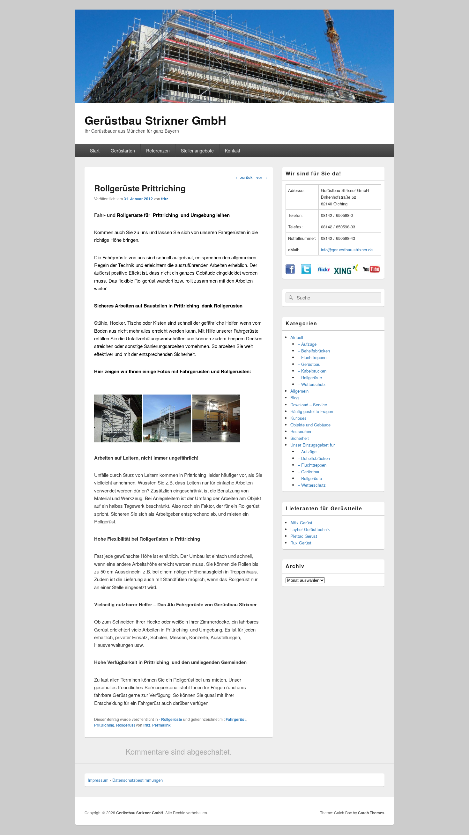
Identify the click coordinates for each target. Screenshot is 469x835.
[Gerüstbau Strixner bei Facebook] (290, 272)
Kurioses (298, 418)
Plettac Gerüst (303, 536)
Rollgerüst (125, 725)
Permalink (161, 725)
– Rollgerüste (310, 377)
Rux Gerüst (300, 543)
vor (261, 177)
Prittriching (104, 725)
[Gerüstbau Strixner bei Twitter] (306, 272)
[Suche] (290, 297)
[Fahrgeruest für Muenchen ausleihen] (167, 440)
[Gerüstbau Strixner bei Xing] (346, 272)
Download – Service (308, 405)
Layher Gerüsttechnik (310, 529)
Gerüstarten (123, 150)
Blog (294, 398)
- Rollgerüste (170, 719)
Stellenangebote (197, 150)
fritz (164, 199)
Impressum (98, 780)
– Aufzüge (307, 344)
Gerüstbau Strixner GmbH (155, 120)
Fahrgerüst (236, 719)
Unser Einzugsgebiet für (312, 445)
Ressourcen (301, 431)
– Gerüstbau (309, 364)
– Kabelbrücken (312, 371)
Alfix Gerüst (301, 523)
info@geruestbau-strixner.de (347, 250)
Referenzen (158, 150)
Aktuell (296, 337)
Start (95, 150)
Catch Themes (371, 813)
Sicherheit (299, 438)
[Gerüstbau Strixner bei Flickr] (323, 272)
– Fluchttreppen (312, 357)
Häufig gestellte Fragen (311, 411)
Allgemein (299, 391)
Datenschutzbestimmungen (137, 780)
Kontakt (232, 150)
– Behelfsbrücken (314, 351)
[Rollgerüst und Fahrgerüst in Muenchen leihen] (118, 440)
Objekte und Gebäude (310, 425)
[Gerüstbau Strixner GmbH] (234, 101)
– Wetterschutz (312, 384)
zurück (244, 177)
